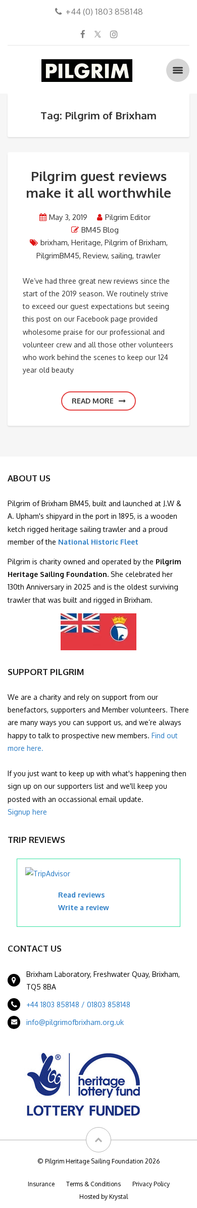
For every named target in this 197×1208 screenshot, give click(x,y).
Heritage (86, 242)
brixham (54, 242)
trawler (148, 255)
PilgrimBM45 (57, 255)
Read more (93, 400)
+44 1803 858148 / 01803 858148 (78, 1004)
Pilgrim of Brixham (135, 242)
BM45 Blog (100, 230)
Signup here (27, 812)
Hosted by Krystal (103, 1196)
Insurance (41, 1184)
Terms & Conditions (93, 1184)
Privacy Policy (151, 1184)
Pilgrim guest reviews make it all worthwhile (98, 184)
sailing (121, 255)
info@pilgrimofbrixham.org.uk (75, 1022)
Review (95, 255)
